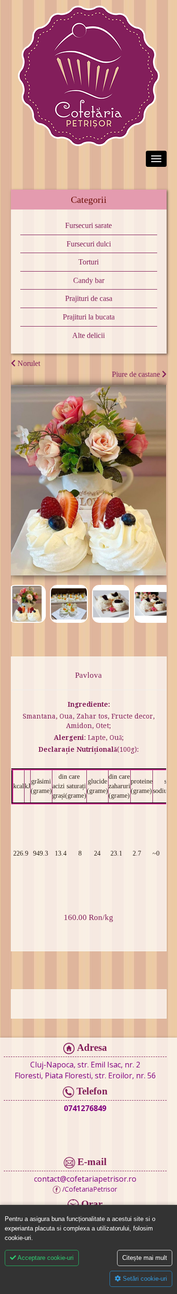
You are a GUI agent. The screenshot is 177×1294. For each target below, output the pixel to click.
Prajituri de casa (88, 298)
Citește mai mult (144, 1257)
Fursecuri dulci (89, 244)
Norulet (28, 363)
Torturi (88, 262)
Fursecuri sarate (88, 225)
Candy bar (88, 280)
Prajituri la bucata (89, 317)
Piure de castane (137, 374)
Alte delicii (88, 335)
